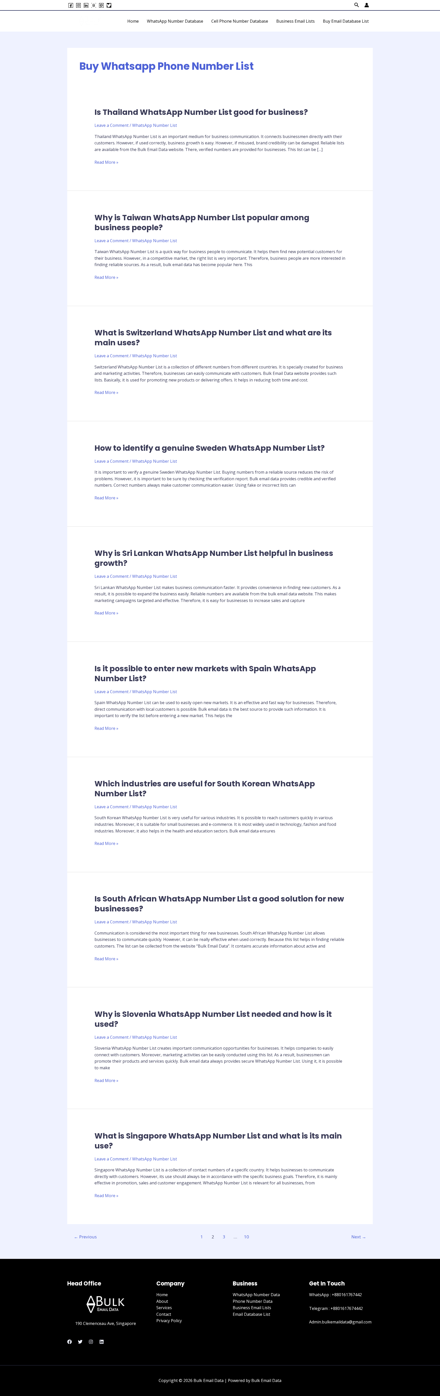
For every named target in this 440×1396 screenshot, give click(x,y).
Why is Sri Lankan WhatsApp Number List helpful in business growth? (213, 558)
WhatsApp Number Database (175, 21)
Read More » (106, 162)
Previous (85, 1237)
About (162, 1301)
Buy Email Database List (346, 21)
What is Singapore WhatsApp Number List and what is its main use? (218, 1140)
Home (133, 21)
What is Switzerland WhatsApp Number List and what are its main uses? (213, 337)
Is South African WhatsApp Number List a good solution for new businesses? (219, 903)
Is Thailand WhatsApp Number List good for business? (201, 112)
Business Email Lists (295, 21)
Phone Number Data (252, 1301)
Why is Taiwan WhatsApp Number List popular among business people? (201, 222)
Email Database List (251, 1314)
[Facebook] (70, 5)
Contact (163, 1314)
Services (164, 1307)
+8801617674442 (347, 1308)
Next (358, 1237)
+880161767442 (347, 1294)
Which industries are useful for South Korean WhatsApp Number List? (204, 788)
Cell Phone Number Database (239, 21)
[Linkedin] (86, 5)
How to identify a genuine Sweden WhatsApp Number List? (209, 448)
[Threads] (93, 5)
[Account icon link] (366, 5)
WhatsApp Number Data (256, 1294)
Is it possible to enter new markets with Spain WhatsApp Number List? (205, 673)
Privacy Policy (169, 1320)
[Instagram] (78, 5)
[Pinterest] (101, 5)
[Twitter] (109, 5)
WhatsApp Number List (154, 125)
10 (246, 1237)
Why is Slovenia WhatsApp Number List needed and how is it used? (213, 1019)
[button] (356, 5)
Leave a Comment (111, 125)
